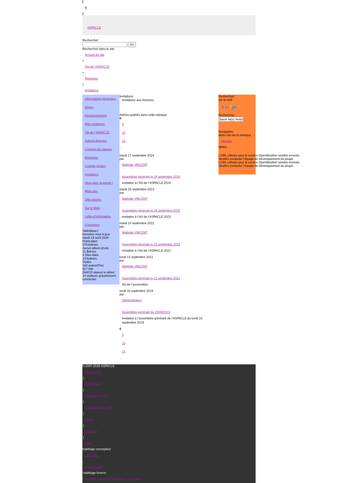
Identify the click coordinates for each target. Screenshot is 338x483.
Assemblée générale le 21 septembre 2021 (151, 278)
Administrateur (132, 300)
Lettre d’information (98, 216)
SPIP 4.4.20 (93, 384)
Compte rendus (95, 166)
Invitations (91, 90)
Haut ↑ (89, 443)
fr (86, 7)
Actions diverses (96, 141)
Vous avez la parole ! (99, 183)
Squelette (91, 431)
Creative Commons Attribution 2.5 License (113, 479)
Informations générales (100, 99)
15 (123, 141)
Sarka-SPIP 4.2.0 (96, 395)
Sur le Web (92, 208)
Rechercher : (91, 40)
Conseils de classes (98, 149)
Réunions (91, 78)
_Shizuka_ (92, 455)
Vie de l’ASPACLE (97, 66)
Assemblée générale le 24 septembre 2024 (151, 176)
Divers (89, 107)
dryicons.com (94, 467)
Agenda (226, 141)
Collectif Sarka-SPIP (98, 407)
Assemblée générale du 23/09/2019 (146, 312)
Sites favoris (93, 199)
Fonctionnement (96, 115)
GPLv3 (89, 419)
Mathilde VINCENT (134, 165)
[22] (169, 151)
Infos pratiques (95, 124)
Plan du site (93, 372)
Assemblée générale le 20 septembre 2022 (151, 244)
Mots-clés (91, 191)
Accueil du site (94, 55)
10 (123, 132)
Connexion (92, 225)
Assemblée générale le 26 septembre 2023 (151, 210)
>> (132, 44)
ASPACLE (94, 27)
